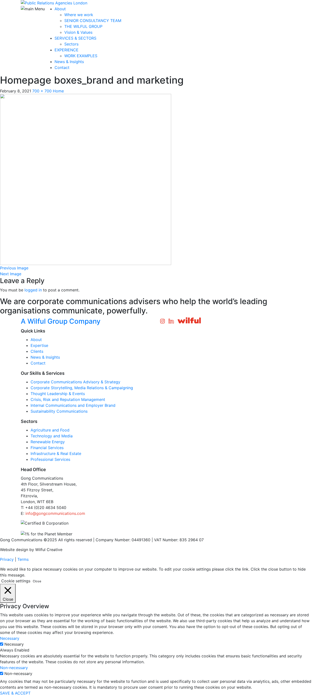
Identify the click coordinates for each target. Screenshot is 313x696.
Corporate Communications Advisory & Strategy (75, 381)
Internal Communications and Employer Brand (73, 405)
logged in (33, 289)
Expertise (39, 345)
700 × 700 (42, 90)
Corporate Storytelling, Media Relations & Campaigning (82, 387)
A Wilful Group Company (61, 321)
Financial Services (47, 447)
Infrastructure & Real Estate (56, 453)
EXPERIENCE (66, 49)
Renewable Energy (48, 441)
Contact (62, 67)
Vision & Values (78, 32)
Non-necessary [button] (14, 667)
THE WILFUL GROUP (83, 26)
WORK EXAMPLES (80, 55)
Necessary (14, 644)
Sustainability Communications (59, 411)
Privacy (7, 559)
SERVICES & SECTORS (75, 38)
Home (58, 90)
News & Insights (69, 61)
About (60, 8)
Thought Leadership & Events (58, 393)
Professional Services (50, 459)
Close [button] (37, 581)
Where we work (78, 14)
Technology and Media (52, 435)
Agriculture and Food (50, 430)
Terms (23, 559)
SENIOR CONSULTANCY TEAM (92, 20)
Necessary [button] (9, 638)
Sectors (71, 44)
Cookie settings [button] (15, 580)
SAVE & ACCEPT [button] (15, 693)
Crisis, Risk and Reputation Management (68, 399)
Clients (37, 351)
